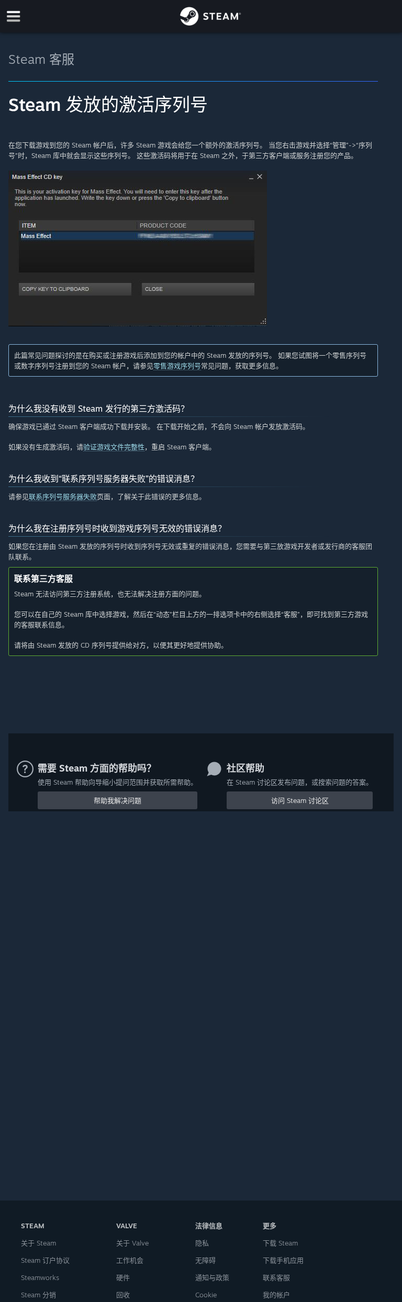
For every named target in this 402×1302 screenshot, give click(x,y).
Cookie (206, 1294)
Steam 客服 (41, 59)
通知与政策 (212, 1277)
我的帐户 (276, 1294)
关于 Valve (132, 1243)
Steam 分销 (38, 1294)
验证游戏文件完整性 (113, 447)
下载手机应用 (283, 1260)
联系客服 (276, 1277)
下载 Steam (280, 1243)
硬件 (123, 1277)
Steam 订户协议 (45, 1260)
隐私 (202, 1243)
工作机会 (129, 1260)
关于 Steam (38, 1243)
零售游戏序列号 (177, 365)
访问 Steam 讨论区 (300, 800)
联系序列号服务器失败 (63, 496)
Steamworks (40, 1277)
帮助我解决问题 (117, 800)
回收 (123, 1294)
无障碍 (205, 1260)
